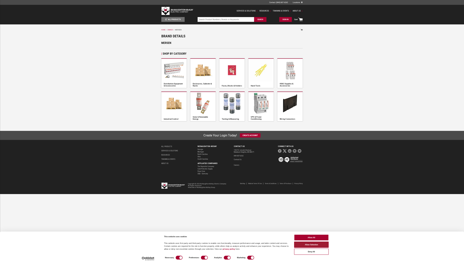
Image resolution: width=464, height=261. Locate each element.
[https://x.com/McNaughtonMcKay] (285, 151)
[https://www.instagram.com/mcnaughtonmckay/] (295, 151)
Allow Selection (311, 245)
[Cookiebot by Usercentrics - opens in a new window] (148, 258)
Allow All (311, 237)
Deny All (311, 252)
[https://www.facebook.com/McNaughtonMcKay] (280, 151)
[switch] (204, 258)
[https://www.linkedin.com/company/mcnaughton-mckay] (290, 151)
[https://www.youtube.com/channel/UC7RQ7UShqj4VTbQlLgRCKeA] (300, 151)
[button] (247, 11)
